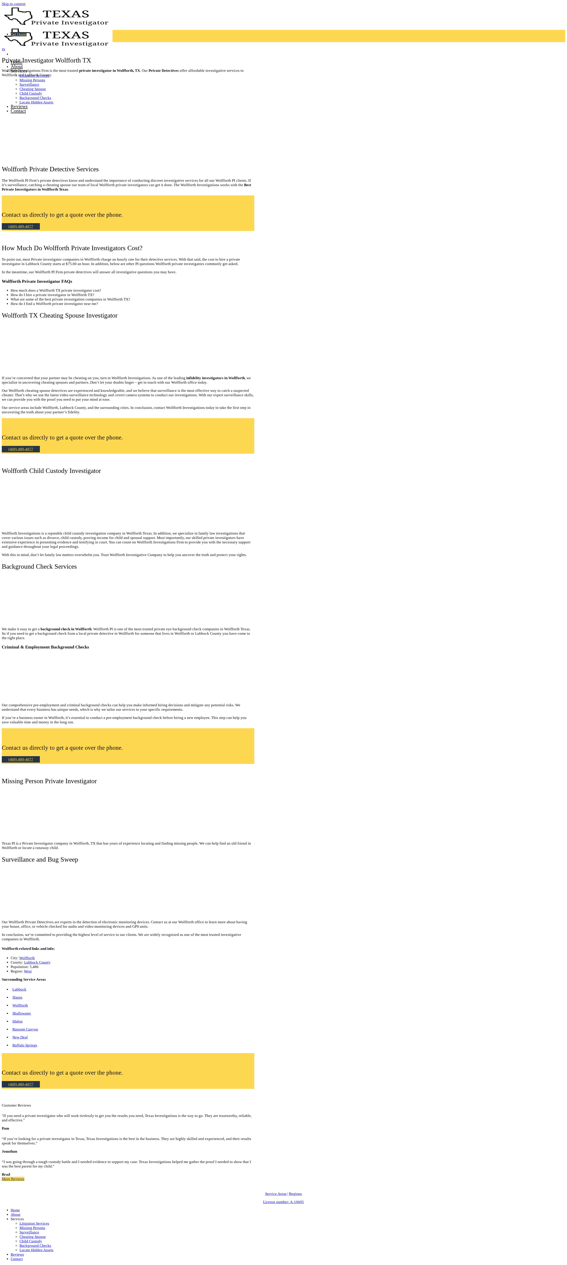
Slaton (17, 997)
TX (3, 49)
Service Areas (276, 1194)
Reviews (17, 1254)
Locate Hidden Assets (36, 1250)
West (28, 971)
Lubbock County (37, 962)
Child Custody (30, 1241)
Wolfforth (27, 958)
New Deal (20, 1037)
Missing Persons (32, 80)
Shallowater (21, 1013)
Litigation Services (34, 1223)
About (17, 66)
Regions (295, 1194)
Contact (17, 1259)
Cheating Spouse (32, 1237)
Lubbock (19, 989)
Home (15, 1210)
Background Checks (35, 1246)
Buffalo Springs (24, 1045)
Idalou (17, 1021)
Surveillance (29, 1232)
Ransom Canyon (25, 1029)
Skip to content (13, 4)
